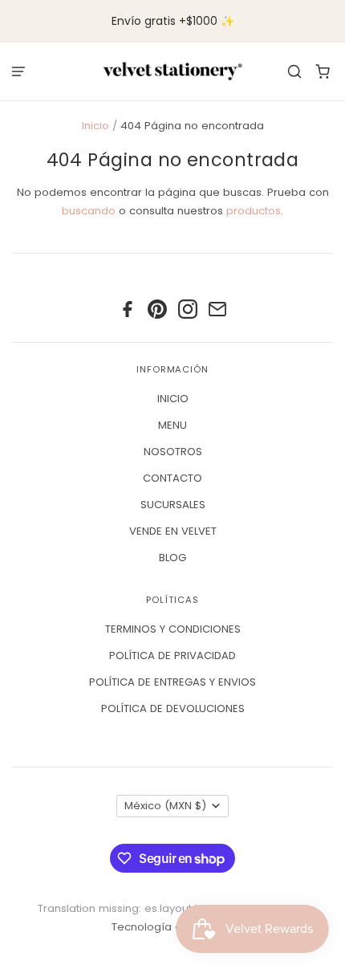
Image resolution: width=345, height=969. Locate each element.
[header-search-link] (295, 71)
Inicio (95, 125)
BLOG (172, 557)
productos (253, 210)
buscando (89, 210)
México (165, 805)
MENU (172, 425)
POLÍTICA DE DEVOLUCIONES (173, 708)
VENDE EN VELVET (173, 531)
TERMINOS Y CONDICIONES (173, 629)
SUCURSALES (172, 504)
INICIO (173, 398)
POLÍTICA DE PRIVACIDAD (172, 655)
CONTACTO (172, 478)
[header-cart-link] (323, 71)
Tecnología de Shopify (171, 926)
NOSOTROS (173, 451)
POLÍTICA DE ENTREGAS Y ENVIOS (172, 682)
